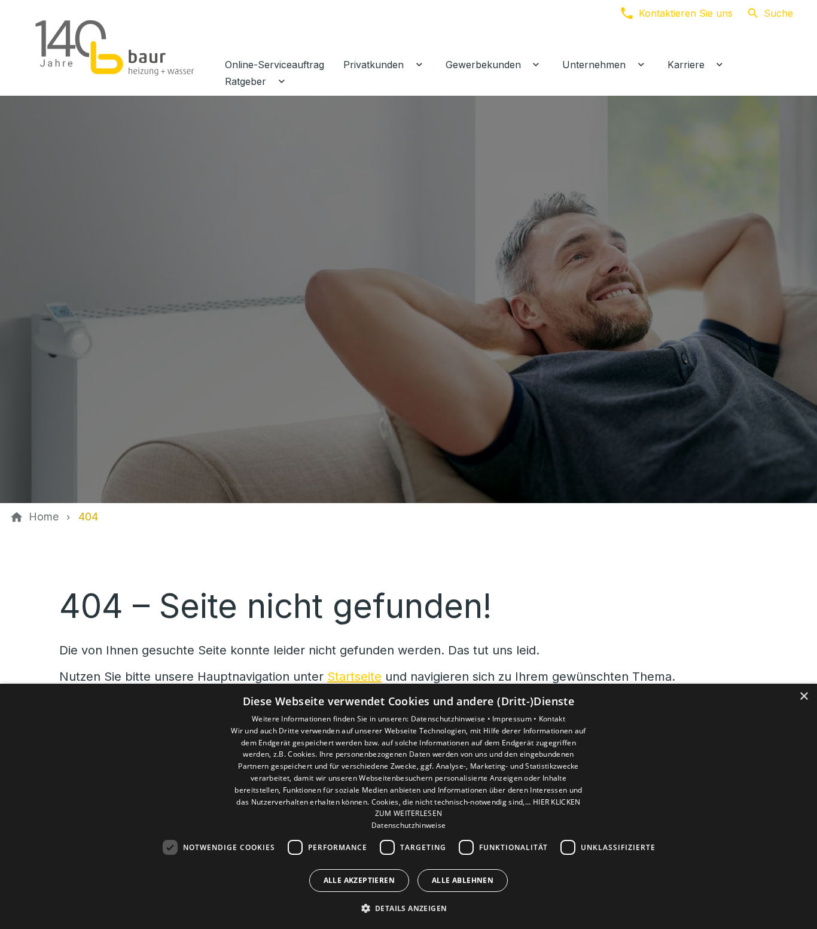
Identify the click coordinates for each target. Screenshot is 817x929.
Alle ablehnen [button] (462, 880)
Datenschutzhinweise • (452, 719)
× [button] (803, 696)
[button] (408, 908)
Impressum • (515, 719)
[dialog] (408, 806)
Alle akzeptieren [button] (359, 880)
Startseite (354, 676)
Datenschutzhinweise (408, 825)
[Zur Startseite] (115, 48)
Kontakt (552, 719)
